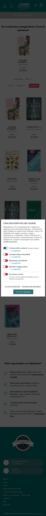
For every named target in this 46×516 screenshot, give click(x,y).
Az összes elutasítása (12, 286)
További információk (10, 242)
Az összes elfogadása (23, 292)
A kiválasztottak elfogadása (31, 286)
